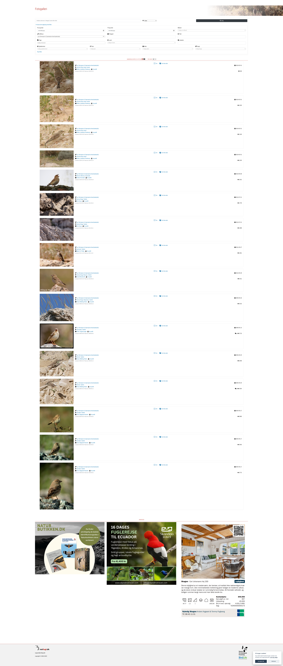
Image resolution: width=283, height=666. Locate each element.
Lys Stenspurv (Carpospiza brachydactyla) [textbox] (49, 36)
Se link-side (164, 63)
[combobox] (212, 30)
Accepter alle (261, 661)
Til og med (110, 27)
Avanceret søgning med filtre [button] (44, 24)
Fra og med (40, 27)
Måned (179, 27)
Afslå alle (274, 661)
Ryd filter (39, 51)
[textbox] (212, 30)
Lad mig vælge (274, 657)
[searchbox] (71, 42)
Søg (222, 20)
